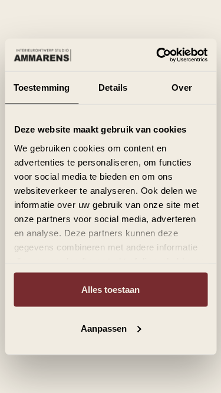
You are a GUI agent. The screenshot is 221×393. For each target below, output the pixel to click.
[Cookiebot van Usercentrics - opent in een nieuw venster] (157, 54)
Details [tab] (112, 87)
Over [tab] (181, 87)
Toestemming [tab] (42, 87)
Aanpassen (104, 328)
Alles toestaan (110, 290)
